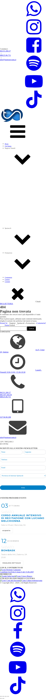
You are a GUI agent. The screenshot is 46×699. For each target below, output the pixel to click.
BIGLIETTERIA (6, 304)
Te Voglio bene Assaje (21, 243)
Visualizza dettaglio (11, 563)
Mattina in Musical (20, 212)
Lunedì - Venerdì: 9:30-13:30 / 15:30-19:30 (21, 371)
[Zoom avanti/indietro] (1, 696)
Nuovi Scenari (18, 245)
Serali (11, 260)
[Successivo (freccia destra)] (3, 698)
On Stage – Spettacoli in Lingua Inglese (27, 221)
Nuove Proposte (19, 247)
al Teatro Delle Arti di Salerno (23, 218)
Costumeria (8, 277)
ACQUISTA (6, 530)
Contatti (7, 281)
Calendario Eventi (15, 238)
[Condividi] (6, 696)
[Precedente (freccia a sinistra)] (1, 698)
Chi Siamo (8, 146)
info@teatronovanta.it (8, 60)
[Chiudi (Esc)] (8, 696)
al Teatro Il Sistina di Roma (22, 214)
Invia (23, 488)
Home (6, 144)
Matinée (12, 262)
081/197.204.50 (6, 395)
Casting (7, 279)
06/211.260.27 (5, 51)
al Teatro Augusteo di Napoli (23, 216)
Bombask (8, 550)
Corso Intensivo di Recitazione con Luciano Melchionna (27, 285)
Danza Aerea (13, 287)
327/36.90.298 (5, 417)
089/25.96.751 (5, 55)
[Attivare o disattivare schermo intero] (3, 696)
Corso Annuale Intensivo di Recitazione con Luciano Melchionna (22, 518)
